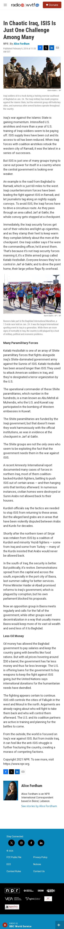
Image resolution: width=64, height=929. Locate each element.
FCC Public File (14, 857)
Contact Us (39, 871)
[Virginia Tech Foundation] (12, 906)
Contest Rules (14, 871)
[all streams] (59, 925)
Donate (53, 4)
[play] (5, 925)
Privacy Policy (40, 857)
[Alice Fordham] (10, 790)
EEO (9, 864)
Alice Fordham (22, 43)
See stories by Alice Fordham (39, 806)
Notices (37, 864)
